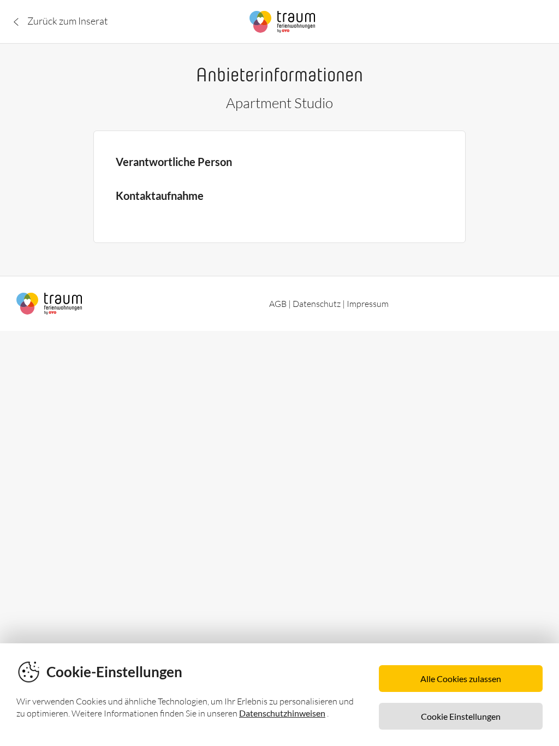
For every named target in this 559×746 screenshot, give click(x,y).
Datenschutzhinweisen (282, 713)
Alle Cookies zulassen (460, 678)
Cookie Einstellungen (461, 716)
